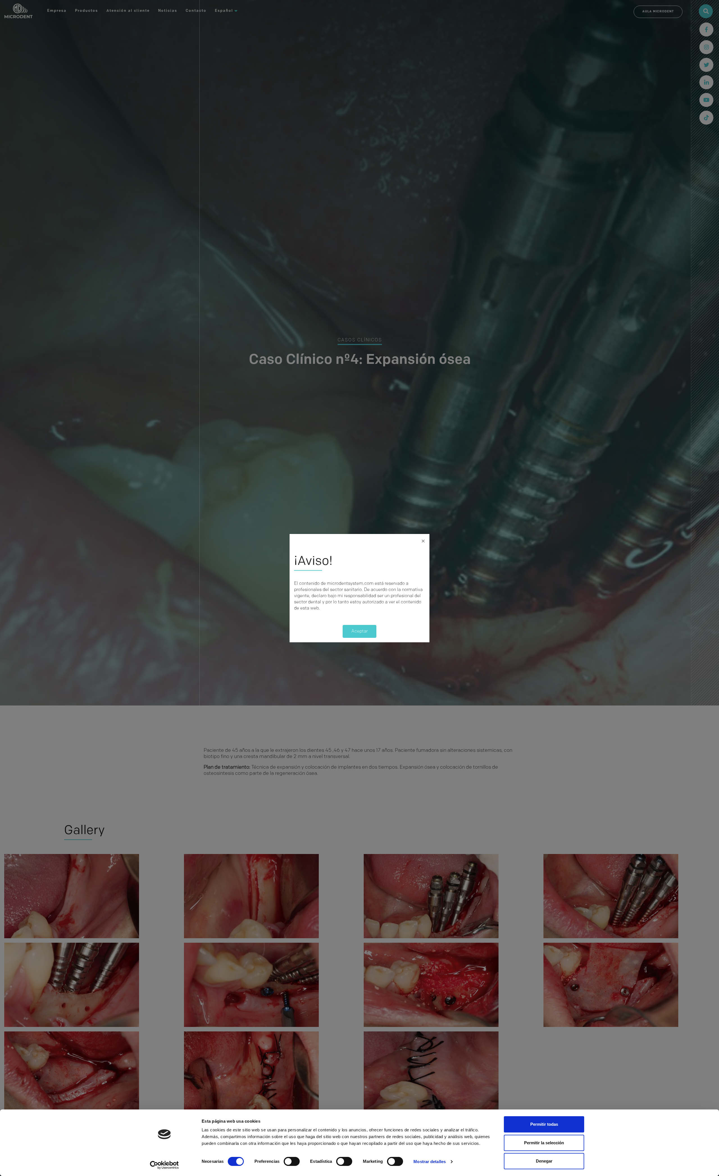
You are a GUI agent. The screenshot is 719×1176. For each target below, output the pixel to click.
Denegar (544, 1161)
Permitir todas (544, 1124)
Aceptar (359, 631)
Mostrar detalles (429, 1161)
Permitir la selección (544, 1142)
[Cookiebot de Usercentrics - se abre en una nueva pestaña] (164, 1165)
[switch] (292, 1161)
